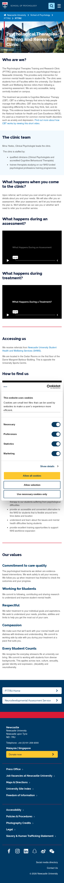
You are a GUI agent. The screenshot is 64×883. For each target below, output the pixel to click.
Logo (5, 6)
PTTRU (7, 18)
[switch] (56, 434)
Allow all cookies (32, 475)
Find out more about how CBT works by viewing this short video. (30, 121)
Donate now (15, 754)
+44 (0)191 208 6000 (28, 742)
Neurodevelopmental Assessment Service (28, 700)
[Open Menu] (59, 6)
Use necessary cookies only (32, 494)
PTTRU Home (12, 690)
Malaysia (11, 748)
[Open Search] (51, 6)
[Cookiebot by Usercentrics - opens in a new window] (46, 387)
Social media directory (47, 862)
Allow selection (32, 485)
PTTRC (18, 18)
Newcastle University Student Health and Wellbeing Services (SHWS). (29, 349)
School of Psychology (40, 14)
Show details (47, 466)
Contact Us (52, 867)
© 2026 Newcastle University (44, 873)
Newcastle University (16, 14)
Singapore (24, 748)
